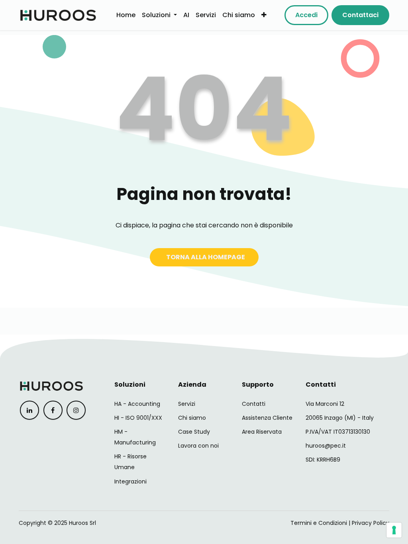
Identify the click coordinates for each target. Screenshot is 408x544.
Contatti (253, 404)
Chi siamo (192, 418)
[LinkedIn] (29, 410)
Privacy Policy (370, 523)
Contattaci (360, 15)
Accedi (306, 15)
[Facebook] (53, 410)
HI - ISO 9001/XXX (138, 418)
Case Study (194, 432)
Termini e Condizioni (318, 523)
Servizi (186, 404)
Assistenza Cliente (267, 418)
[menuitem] (126, 14)
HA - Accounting (137, 404)
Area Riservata (262, 432)
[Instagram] (76, 410)
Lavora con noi (198, 446)
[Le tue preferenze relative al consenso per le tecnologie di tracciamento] (394, 530)
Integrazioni (130, 481)
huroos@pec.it (326, 446)
